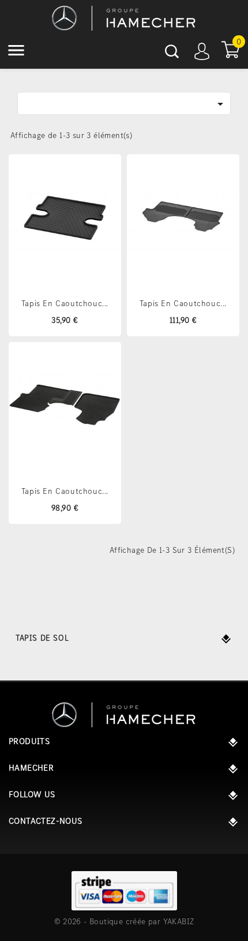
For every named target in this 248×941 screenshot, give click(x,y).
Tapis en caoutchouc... (64, 303)
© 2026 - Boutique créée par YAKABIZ (124, 921)
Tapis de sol (42, 638)
